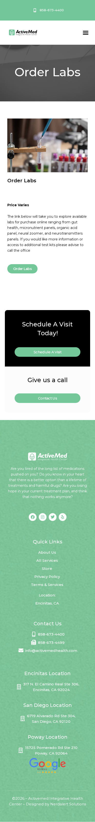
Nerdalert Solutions (68, 804)
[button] (85, 32)
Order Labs (22, 269)
